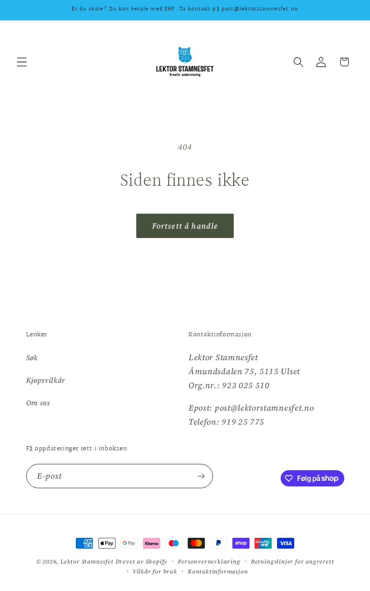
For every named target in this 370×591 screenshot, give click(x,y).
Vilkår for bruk (155, 571)
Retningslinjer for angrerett (292, 561)
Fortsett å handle (185, 225)
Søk (32, 357)
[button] (21, 61)
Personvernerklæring (209, 561)
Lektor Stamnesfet (87, 561)
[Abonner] (201, 476)
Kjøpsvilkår (46, 380)
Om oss (38, 403)
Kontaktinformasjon (218, 571)
